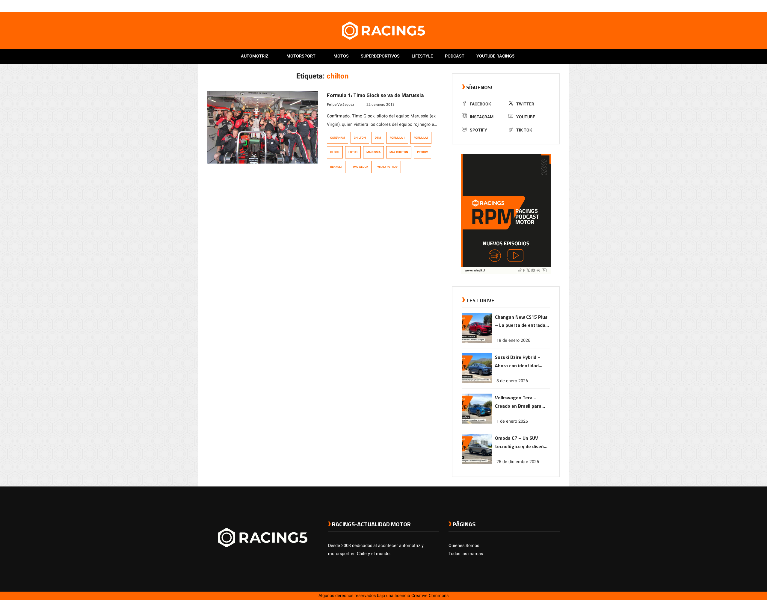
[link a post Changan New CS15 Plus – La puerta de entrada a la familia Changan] (477, 341)
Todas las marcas (466, 554)
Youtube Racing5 (495, 56)
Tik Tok (524, 130)
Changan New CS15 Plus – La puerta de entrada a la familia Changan (522, 321)
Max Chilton (398, 152)
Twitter (525, 104)
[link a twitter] (533, 5)
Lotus (352, 152)
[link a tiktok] (557, 5)
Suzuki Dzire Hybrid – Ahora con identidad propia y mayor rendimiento (517, 361)
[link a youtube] (545, 5)
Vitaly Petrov (387, 167)
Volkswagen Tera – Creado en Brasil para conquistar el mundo (518, 402)
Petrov (422, 152)
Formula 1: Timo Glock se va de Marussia (375, 95)
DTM (378, 138)
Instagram (481, 117)
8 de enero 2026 (512, 381)
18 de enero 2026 (513, 340)
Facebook (480, 104)
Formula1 (421, 138)
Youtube (525, 117)
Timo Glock (359, 167)
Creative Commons (430, 596)
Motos (341, 56)
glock (334, 152)
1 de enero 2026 (512, 421)
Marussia (373, 152)
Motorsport (300, 56)
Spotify (478, 130)
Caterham (337, 138)
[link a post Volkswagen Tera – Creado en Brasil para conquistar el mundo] (477, 422)
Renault (336, 167)
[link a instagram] (539, 5)
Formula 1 (397, 138)
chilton (360, 138)
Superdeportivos (380, 56)
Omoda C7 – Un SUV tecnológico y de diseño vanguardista (520, 442)
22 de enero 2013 (380, 104)
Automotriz (254, 56)
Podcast (454, 56)
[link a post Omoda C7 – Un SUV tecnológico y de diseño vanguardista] (477, 463)
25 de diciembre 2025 (517, 462)
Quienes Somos (464, 545)
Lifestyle (422, 56)
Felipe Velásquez (340, 104)
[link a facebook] (527, 5)
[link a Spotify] (551, 5)
